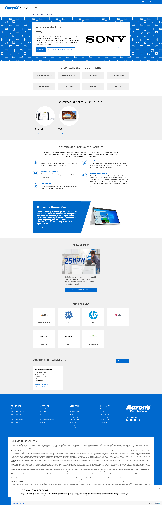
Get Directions (39, 386)
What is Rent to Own (46, 417)
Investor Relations (105, 414)
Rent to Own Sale (16, 422)
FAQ (41, 414)
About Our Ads (104, 419)
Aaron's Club (44, 422)
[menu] (81, 6)
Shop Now (37, 134)
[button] (159, 488)
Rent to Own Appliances (18, 414)
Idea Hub (72, 414)
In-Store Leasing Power (47, 419)
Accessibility (73, 422)
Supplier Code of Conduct (77, 428)
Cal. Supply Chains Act (76, 425)
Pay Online (43, 411)
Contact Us (43, 409)
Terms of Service (74, 419)
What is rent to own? (42, 8)
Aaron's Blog (104, 417)
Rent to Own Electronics (18, 411)
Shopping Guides (26, 8)
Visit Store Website (40, 384)
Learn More (41, 228)
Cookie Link (15, 503)
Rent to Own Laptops (17, 419)
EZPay (42, 425)
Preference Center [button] (125, 495)
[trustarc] (157, 503)
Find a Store (122, 361)
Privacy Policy (74, 417)
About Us (103, 411)
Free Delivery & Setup (76, 409)
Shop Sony (40, 49)
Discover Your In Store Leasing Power (60, 49)
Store (145, 2)
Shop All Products (16, 425)
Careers (136, 2)
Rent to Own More (16, 417)
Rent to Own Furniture (17, 409)
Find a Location (115, 48)
